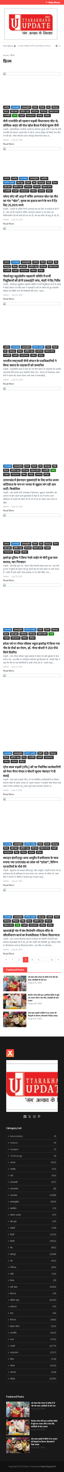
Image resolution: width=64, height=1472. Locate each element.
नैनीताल (15, 921)
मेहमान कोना (53, 111)
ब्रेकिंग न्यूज (25, 111)
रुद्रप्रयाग (31, 115)
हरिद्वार (47, 115)
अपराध (6, 178)
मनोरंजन (35, 111)
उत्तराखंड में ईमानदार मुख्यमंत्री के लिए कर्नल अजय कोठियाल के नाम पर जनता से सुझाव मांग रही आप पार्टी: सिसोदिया (31, 484)
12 (52, 959)
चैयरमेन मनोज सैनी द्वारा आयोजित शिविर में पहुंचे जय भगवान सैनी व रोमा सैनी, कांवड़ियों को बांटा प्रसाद (43, 998)
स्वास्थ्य (41, 191)
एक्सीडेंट (44, 178)
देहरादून (55, 107)
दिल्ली (42, 107)
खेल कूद (20, 182)
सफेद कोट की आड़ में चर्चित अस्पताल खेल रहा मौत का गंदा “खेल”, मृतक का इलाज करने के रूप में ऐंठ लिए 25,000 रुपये (30, 200)
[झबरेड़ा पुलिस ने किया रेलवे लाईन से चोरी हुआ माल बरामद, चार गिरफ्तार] (32, 527)
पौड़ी (48, 182)
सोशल (40, 115)
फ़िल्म (6, 111)
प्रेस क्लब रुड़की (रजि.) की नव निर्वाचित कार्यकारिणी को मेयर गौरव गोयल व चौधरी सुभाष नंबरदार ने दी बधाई (32, 771)
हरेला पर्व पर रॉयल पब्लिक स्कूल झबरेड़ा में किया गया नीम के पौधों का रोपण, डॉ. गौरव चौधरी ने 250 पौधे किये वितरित (31, 647)
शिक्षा (24, 474)
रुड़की (21, 115)
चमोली (35, 262)
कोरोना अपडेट (9, 182)
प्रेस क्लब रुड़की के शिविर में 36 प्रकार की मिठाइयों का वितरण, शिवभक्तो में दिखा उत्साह (44, 1442)
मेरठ (24, 757)
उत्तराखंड (15, 107)
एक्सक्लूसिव (26, 107)
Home (6, 55)
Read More (8, 144)
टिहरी (35, 107)
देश (48, 107)
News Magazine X (48, 1466)
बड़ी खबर (14, 111)
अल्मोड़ (6, 107)
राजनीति (7, 115)
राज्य (14, 115)
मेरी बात (43, 111)
